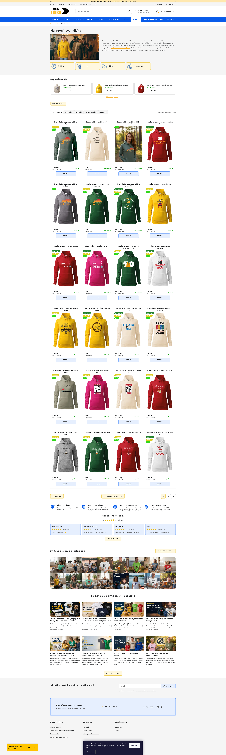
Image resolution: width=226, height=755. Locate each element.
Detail (66, 173)
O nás (52, 4)
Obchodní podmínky (85, 4)
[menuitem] (56, 19)
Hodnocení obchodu (113, 515)
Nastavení (90, 752)
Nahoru (58, 496)
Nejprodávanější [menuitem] (91, 112)
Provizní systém (54, 734)
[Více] (171, 19)
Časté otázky (60, 4)
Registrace (171, 4)
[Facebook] (157, 707)
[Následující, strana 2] (168, 496)
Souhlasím (134, 745)
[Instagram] (161, 707)
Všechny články (113, 673)
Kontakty (117, 730)
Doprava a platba (72, 4)
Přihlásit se (168, 686)
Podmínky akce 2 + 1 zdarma (91, 734)
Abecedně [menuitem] (102, 112)
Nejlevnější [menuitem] (69, 112)
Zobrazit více (113, 539)
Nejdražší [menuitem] (78, 112)
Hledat (129, 11)
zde (87, 748)
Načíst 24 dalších (114, 496)
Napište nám (118, 727)
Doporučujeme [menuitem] (57, 112)
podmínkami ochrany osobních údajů (146, 691)
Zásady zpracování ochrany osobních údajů (62, 730)
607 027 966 (143, 10)
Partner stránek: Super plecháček (59, 737)
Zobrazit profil (164, 551)
